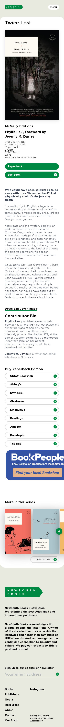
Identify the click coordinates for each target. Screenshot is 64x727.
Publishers (12, 694)
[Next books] (59, 531)
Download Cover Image (21, 308)
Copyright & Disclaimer (41, 718)
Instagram (37, 689)
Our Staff (11, 720)
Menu (53, 7)
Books (9, 689)
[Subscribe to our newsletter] (57, 674)
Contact (10, 715)
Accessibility (36, 721)
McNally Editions (19, 126)
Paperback (15, 166)
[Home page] (14, 7)
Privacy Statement (39, 716)
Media (9, 699)
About (9, 710)
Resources (12, 705)
